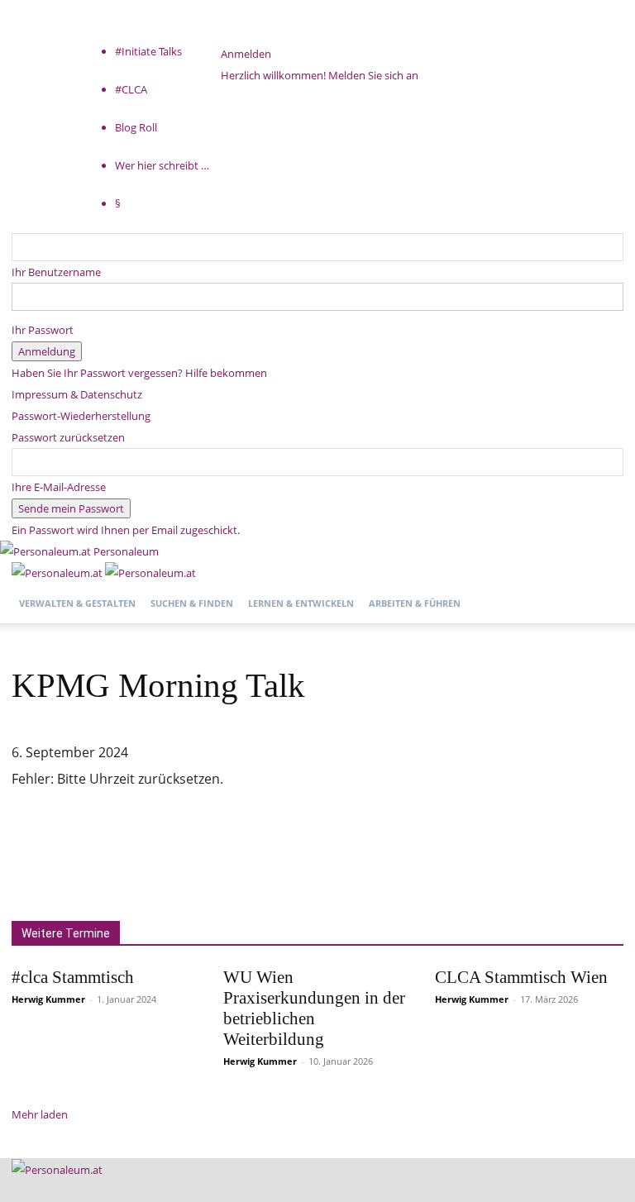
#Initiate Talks (148, 51)
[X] (60, 40)
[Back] (225, 32)
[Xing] (70, 40)
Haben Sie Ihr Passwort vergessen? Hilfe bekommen (139, 372)
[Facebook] (28, 40)
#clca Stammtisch (73, 977)
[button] (603, 582)
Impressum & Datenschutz (77, 394)
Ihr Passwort (43, 329)
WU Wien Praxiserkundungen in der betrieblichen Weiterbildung (314, 1008)
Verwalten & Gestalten (77, 603)
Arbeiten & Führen (415, 603)
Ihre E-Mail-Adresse (59, 486)
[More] (551, 838)
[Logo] (58, 572)
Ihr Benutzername (56, 272)
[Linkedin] (39, 40)
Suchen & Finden (191, 603)
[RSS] (50, 40)
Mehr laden (40, 1114)
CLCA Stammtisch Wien (521, 977)
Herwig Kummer (48, 999)
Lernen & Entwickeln (301, 603)
